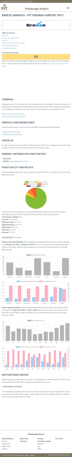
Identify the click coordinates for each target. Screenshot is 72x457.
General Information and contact (13, 43)
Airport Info (24, 439)
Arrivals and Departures (10, 38)
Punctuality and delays (10, 46)
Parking (40, 439)
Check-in (5, 40)
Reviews (40, 444)
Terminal (5, 35)
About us (32, 455)
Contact (27, 455)
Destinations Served (9, 48)
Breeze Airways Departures (12, 134)
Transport (23, 441)
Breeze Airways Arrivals (11, 132)
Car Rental (59, 439)
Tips (39, 446)
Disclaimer (21, 455)
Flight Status (6, 446)
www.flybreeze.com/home (19, 161)
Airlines (4, 449)
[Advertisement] (36, 82)
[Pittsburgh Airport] (5, 7)
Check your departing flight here (13, 116)
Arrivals (4, 441)
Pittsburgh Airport (36, 8)
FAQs (39, 449)
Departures (6, 444)
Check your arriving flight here (13, 114)
